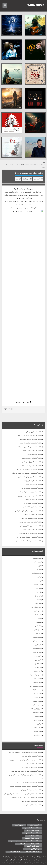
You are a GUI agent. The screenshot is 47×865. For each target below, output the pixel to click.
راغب (40, 618)
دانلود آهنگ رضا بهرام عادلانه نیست (30, 533)
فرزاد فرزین (38, 667)
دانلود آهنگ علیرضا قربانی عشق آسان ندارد (28, 511)
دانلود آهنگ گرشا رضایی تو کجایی (31, 451)
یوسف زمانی (38, 735)
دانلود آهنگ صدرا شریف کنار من (32, 767)
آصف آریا (39, 569)
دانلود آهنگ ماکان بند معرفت (33, 514)
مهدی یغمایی (38, 720)
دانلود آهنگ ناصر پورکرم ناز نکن (32, 518)
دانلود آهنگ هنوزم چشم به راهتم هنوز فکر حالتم (26, 771)
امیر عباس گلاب (37, 573)
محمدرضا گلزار (37, 690)
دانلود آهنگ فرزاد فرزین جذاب (32, 481)
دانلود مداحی (15, 841)
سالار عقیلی (38, 633)
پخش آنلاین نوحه (14, 851)
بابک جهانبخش (37, 584)
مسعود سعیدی (37, 701)
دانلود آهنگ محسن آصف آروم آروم (31, 790)
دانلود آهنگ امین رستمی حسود (32, 458)
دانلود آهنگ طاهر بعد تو (34, 764)
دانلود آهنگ (26, 179)
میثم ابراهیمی (37, 727)
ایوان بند (39, 577)
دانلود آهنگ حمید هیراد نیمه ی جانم (30, 522)
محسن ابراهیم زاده (36, 675)
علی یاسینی (38, 660)
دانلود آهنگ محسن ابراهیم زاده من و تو (29, 469)
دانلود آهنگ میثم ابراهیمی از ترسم (31, 443)
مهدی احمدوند (37, 712)
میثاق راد (39, 724)
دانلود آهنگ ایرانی (6, 862)
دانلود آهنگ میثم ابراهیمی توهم (32, 488)
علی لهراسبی (38, 656)
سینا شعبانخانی (37, 641)
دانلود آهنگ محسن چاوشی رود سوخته (30, 447)
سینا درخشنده (37, 637)
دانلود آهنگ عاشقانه (32, 838)
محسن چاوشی (37, 679)
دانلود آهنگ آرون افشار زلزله (32, 507)
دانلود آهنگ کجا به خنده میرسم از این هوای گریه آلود (25, 752)
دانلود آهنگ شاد (33, 836)
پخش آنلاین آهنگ (33, 846)
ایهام (40, 581)
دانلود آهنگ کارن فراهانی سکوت (32, 432)
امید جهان (23, 189)
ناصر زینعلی (38, 731)
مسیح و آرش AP (36, 709)
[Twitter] (5, 409)
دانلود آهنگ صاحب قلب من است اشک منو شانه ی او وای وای (23, 794)
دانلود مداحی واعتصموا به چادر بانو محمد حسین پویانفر (25, 760)
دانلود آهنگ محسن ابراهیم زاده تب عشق (29, 541)
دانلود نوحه (35, 844)
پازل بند (39, 592)
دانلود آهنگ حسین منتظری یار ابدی (31, 526)
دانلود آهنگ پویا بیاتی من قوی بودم (31, 439)
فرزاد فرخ (38, 663)
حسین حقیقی (38, 611)
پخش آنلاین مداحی (32, 849)
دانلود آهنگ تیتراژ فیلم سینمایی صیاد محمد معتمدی (26, 786)
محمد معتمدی (38, 697)
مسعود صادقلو (37, 705)
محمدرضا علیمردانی (36, 686)
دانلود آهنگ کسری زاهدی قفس (32, 462)
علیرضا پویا (38, 645)
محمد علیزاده (38, 694)
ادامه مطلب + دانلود (22, 402)
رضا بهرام (39, 622)
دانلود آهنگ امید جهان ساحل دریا (29, 173)
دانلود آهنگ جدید (33, 830)
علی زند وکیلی (37, 652)
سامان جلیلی (38, 630)
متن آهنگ (21, 844)
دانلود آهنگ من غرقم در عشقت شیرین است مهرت (26, 797)
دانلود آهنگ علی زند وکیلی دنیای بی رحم (29, 537)
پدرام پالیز (38, 596)
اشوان (40, 566)
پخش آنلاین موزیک (32, 851)
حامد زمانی (38, 603)
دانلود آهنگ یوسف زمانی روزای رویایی (30, 496)
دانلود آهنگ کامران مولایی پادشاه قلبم (30, 477)
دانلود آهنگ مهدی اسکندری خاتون (31, 801)
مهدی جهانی (38, 716)
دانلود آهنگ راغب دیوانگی (33, 484)
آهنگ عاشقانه (34, 825)
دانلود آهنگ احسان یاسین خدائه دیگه (30, 435)
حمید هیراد (38, 615)
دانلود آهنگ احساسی (32, 828)
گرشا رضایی (38, 671)
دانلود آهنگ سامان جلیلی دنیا (33, 805)
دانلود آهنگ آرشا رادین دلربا (33, 499)
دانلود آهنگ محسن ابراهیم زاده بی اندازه (29, 782)
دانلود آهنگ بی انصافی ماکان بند (32, 756)
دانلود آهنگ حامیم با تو (34, 454)
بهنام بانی (39, 588)
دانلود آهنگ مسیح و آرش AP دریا (31, 466)
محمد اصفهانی (37, 682)
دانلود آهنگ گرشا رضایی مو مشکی (31, 530)
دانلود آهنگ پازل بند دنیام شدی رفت (30, 492)
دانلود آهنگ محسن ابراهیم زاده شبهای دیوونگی (27, 473)
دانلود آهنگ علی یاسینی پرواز (32, 503)
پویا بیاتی (39, 599)
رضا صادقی (38, 626)
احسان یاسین (37, 558)
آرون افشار (38, 562)
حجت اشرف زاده (36, 607)
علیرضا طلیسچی (37, 648)
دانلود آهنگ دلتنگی (32, 833)
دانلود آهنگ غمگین (32, 841)
